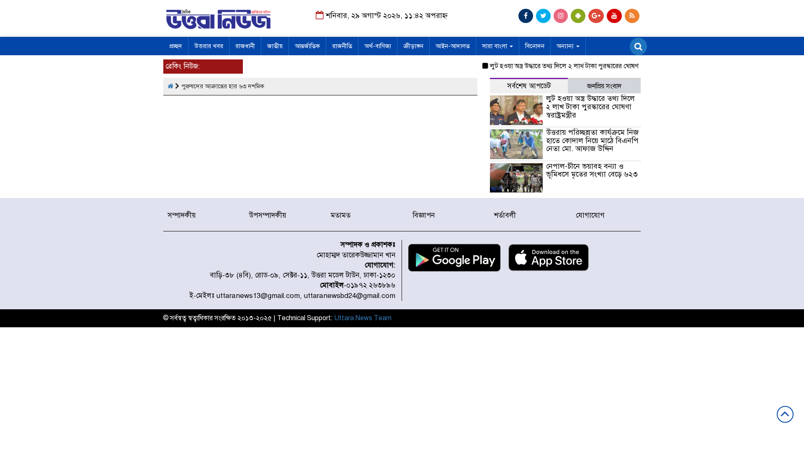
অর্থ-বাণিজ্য (377, 46)
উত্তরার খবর (208, 46)
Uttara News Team (363, 318)
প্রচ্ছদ (175, 46)
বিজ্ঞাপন (423, 215)
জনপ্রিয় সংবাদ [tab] (604, 86)
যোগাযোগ (590, 215)
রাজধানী (245, 46)
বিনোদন (534, 46)
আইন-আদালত (453, 46)
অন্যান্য (566, 46)
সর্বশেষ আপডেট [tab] (529, 86)
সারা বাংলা (495, 46)
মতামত (340, 215)
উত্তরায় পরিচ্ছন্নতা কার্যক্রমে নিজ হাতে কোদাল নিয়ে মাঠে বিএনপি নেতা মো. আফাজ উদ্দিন (592, 141)
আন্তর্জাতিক (307, 46)
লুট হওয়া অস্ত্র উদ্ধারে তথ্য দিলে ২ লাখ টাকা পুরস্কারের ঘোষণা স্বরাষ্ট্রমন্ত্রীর (573, 66)
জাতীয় (275, 46)
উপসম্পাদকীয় (267, 215)
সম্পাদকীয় (182, 215)
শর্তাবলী (505, 215)
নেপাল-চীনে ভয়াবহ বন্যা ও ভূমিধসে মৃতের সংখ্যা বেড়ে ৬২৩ (592, 170)
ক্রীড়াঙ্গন (413, 46)
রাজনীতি (342, 46)
